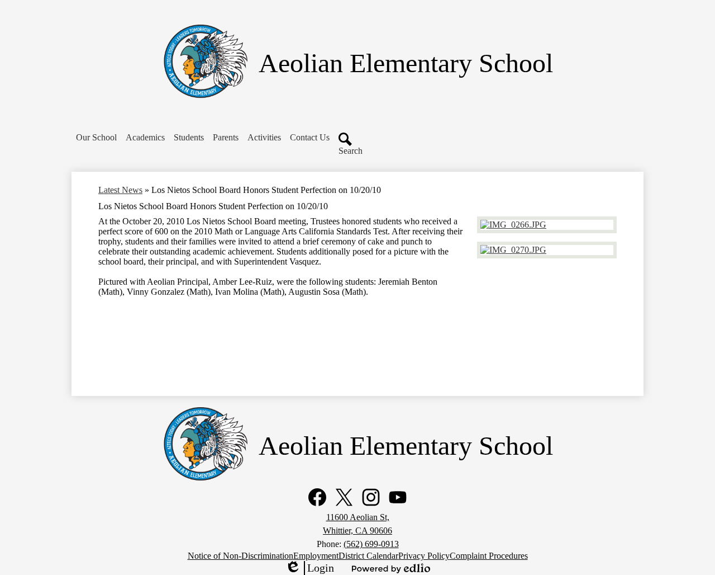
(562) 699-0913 (371, 544)
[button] (96, 137)
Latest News (120, 190)
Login (309, 568)
